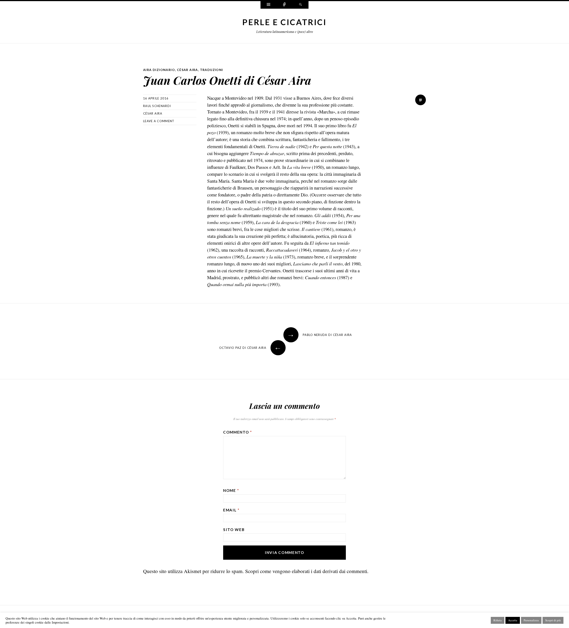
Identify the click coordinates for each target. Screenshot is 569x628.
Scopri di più (553, 620)
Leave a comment (158, 121)
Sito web (234, 529)
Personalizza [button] (531, 620)
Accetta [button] (512, 620)
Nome (231, 490)
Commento (237, 432)
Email (231, 510)
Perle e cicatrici (284, 22)
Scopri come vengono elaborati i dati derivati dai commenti (306, 571)
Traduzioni (211, 70)
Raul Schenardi (157, 106)
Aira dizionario (159, 70)
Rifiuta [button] (497, 620)
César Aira (187, 70)
